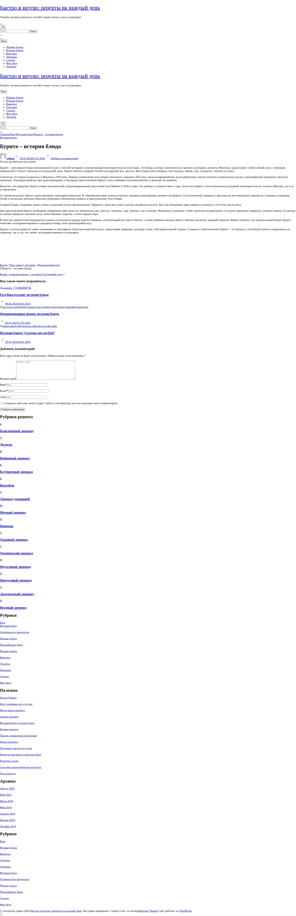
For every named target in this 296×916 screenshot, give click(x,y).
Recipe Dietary (8, 697)
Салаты (10, 60)
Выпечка (11, 53)
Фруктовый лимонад (15, 567)
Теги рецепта (8, 773)
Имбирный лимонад (15, 458)
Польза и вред (8, 638)
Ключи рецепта (9, 729)
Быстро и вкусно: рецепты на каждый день (50, 8)
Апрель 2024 (7, 813)
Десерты (11, 66)
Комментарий (8, 378)
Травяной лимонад (14, 539)
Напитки (6, 526)
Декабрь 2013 (8, 826)
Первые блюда (14, 47)
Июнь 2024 (6, 801)
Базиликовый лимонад (17, 431)
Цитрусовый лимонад (16, 580)
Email (4, 390)
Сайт (3, 397)
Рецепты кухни (9, 760)
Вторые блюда (14, 50)
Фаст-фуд (11, 63)
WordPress (186, 910)
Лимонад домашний (15, 499)
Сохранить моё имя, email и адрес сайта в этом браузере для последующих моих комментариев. (61, 403)
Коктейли (7, 485)
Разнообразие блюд (11, 644)
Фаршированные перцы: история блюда (29, 314)
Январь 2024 (7, 820)
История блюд (8, 137)
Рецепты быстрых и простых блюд (20, 754)
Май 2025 (6, 794)
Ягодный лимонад (13, 607)
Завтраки (11, 56)
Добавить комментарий (64, 158)
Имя (3, 384)
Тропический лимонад (16, 553)
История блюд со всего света (17, 723)
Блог (2, 622)
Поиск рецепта (9, 742)
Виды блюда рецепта (12, 710)
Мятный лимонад (13, 512)
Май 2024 (6, 807)
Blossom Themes (148, 910)
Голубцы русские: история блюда (24, 295)
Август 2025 (7, 788)
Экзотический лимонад (17, 594)
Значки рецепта (9, 716)
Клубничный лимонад (16, 472)
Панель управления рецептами (18, 735)
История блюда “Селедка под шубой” (27, 333)
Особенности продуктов (14, 632)
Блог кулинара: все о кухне (16, 704)
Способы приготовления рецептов (20, 767)
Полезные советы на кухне (16, 748)
